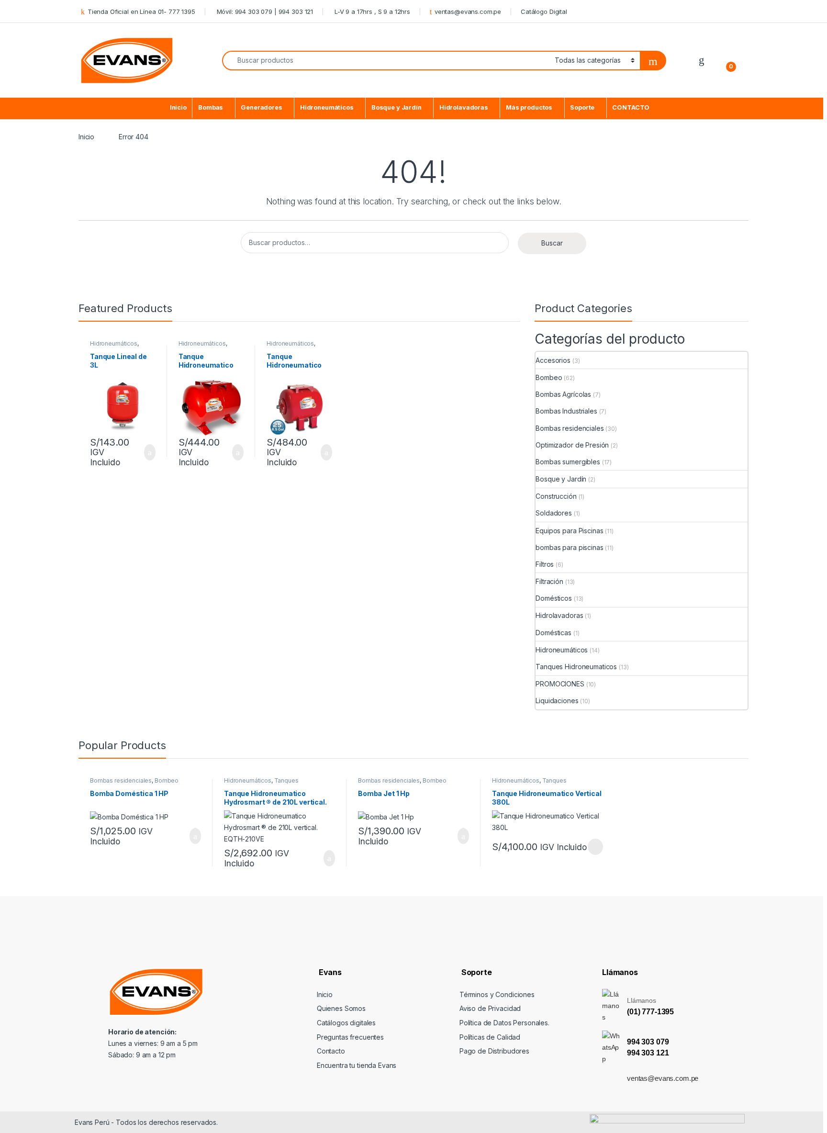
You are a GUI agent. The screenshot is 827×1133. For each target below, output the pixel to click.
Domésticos (554, 598)
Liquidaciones (557, 700)
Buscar (552, 243)
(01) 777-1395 (650, 1012)
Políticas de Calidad (489, 1037)
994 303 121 (648, 1053)
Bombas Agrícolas (563, 394)
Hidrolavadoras (463, 107)
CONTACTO (630, 107)
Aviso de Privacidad (490, 1008)
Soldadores (554, 513)
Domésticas (553, 632)
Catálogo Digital (544, 11)
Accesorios (553, 360)
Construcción (556, 496)
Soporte (582, 107)
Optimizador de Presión (572, 445)
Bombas (210, 107)
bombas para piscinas (569, 547)
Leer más (595, 847)
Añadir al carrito (146, 452)
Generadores (261, 107)
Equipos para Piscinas (569, 531)
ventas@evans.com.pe (468, 11)
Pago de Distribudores (494, 1051)
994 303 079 (648, 1042)
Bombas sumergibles (568, 462)
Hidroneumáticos (327, 107)
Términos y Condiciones (497, 994)
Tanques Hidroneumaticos (576, 666)
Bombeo (549, 377)
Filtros (545, 564)
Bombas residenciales (569, 428)
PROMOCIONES (560, 684)
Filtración (549, 581)
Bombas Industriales (566, 411)
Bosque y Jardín (396, 107)
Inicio (178, 107)
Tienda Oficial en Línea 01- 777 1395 (141, 11)
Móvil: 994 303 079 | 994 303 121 (264, 11)
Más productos (529, 107)
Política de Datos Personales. (504, 1023)
